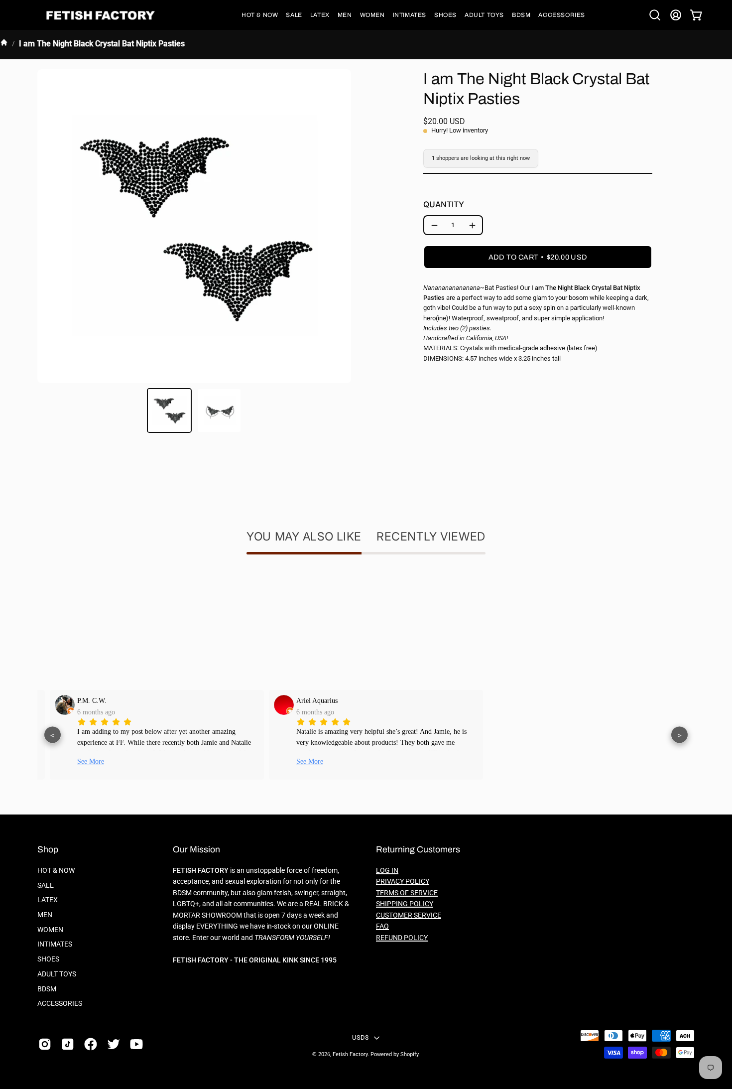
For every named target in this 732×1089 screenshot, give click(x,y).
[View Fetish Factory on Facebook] (90, 1044)
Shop (47, 849)
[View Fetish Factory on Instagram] (44, 1044)
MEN (44, 915)
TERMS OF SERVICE (407, 893)
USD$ (360, 1037)
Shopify (409, 1054)
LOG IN (387, 870)
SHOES (48, 959)
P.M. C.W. (82, 700)
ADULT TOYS (56, 974)
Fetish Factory (350, 1054)
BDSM (46, 988)
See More (80, 761)
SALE (45, 885)
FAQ (382, 926)
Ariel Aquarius (307, 700)
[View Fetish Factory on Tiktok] (67, 1044)
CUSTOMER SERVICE (408, 915)
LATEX (47, 900)
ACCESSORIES (59, 1003)
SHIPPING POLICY (404, 904)
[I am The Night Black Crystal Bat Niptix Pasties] (169, 410)
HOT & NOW (56, 870)
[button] (260, 15)
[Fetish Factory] (102, 15)
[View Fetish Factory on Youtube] (136, 1044)
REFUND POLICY (402, 938)
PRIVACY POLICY (402, 881)
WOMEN (50, 930)
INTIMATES (54, 944)
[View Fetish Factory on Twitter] (113, 1044)
